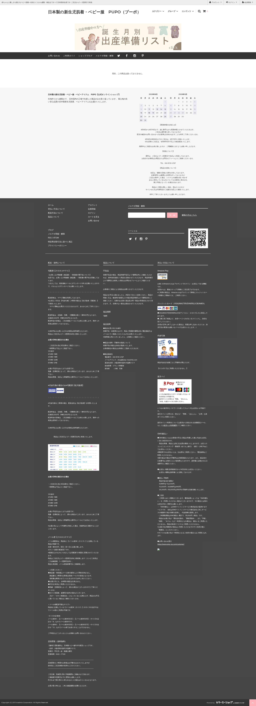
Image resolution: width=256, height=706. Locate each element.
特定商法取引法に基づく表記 (60, 241)
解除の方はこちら (189, 215)
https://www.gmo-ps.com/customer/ (170, 544)
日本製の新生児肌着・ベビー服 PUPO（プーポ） (94, 12)
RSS (50, 237)
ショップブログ (85, 55)
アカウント (215, 2)
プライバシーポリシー (57, 245)
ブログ (51, 230)
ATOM (56, 237)
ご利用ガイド (69, 55)
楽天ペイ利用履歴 (170, 425)
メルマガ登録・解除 (105, 55)
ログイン (231, 2)
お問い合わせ (54, 55)
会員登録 (247, 2)
